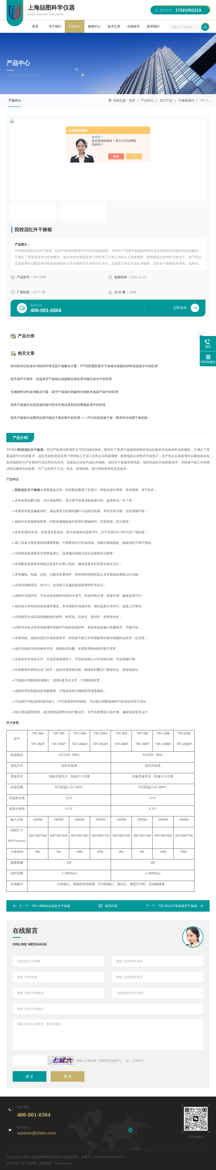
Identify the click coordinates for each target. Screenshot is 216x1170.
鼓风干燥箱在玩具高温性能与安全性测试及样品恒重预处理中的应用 (58, 405)
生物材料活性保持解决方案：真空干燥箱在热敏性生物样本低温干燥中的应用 (64, 392)
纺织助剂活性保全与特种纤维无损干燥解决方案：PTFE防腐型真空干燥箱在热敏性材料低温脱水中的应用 (84, 366)
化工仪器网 (28, 1163)
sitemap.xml (63, 1163)
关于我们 (55, 26)
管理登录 (45, 1163)
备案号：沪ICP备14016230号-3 (102, 1157)
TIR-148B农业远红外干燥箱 (51, 906)
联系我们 (153, 26)
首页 (35, 26)
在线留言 (133, 26)
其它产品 (166, 100)
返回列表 (111, 906)
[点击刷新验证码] (61, 1060)
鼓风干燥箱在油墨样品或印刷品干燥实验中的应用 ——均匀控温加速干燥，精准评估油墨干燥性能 (79, 417)
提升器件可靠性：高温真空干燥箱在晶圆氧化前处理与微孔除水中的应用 (61, 379)
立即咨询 (179, 308)
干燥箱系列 (186, 100)
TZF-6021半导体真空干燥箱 (177, 906)
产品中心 (74, 26)
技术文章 (114, 26)
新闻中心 (94, 26)
